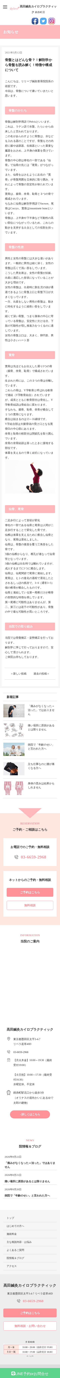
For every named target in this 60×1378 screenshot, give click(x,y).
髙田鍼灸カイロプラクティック (38, 9)
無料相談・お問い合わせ (30, 1326)
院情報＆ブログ (15, 1258)
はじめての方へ (15, 1226)
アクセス (12, 1266)
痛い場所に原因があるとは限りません (27, 1181)
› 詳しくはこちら (30, 1114)
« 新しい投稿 (18, 673)
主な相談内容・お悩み (19, 1242)
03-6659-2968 (33, 857)
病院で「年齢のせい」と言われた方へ (27, 1195)
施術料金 (12, 1234)
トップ (10, 1218)
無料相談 (30, 905)
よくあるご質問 (15, 1250)
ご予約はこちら (30, 892)
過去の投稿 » (41, 673)
